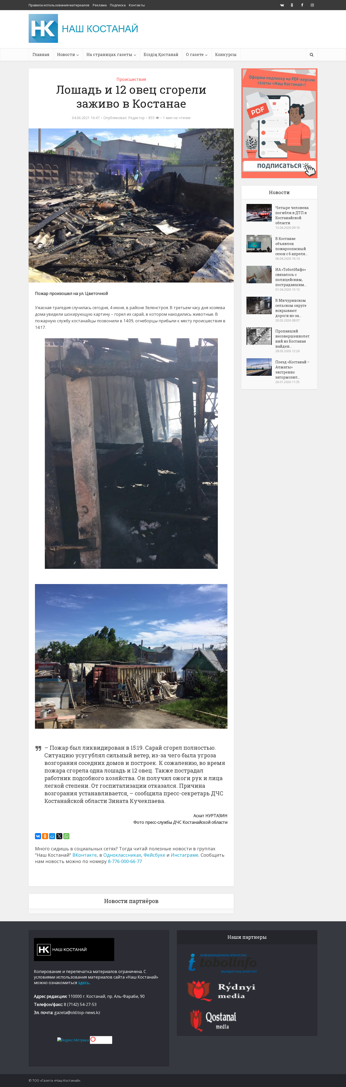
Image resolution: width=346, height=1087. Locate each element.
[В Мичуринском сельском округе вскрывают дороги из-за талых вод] (260, 305)
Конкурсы (226, 54)
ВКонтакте (84, 855)
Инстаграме (184, 855)
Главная (40, 54)
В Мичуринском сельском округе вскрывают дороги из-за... (290, 308)
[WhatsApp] (66, 836)
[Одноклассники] (45, 836)
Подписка (118, 5)
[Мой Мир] (52, 836)
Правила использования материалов (59, 5)
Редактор (136, 118)
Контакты (137, 5)
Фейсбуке (154, 855)
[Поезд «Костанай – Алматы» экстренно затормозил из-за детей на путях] (260, 367)
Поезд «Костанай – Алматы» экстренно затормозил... (292, 370)
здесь (83, 982)
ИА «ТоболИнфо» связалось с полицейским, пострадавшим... (290, 277)
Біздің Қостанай (161, 54)
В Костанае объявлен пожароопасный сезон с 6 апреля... (291, 246)
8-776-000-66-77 (125, 861)
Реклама (100, 5)
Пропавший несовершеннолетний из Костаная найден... (292, 339)
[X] (59, 836)
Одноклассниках (122, 855)
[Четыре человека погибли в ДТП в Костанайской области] (260, 212)
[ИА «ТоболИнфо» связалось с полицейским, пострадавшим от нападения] (260, 274)
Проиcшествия (131, 79)
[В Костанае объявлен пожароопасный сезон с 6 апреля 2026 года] (260, 243)
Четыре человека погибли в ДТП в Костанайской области (292, 215)
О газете (195, 54)
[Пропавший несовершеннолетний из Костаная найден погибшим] (260, 336)
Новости (66, 54)
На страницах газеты (109, 54)
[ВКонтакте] (38, 836)
